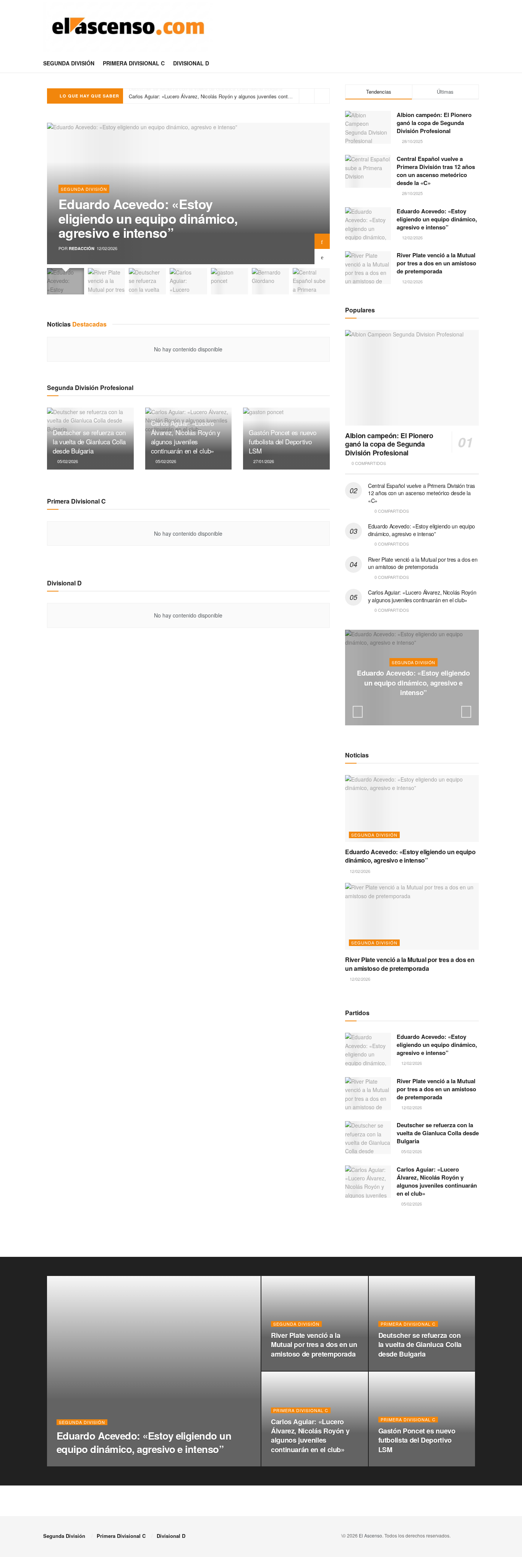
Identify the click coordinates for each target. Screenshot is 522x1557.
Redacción (81, 248)
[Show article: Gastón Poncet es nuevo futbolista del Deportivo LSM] (229, 281)
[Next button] (322, 241)
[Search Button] (476, 63)
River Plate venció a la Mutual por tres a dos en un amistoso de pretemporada (436, 263)
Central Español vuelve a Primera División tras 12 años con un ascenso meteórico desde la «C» (436, 170)
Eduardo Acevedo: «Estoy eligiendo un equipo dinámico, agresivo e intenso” (147, 218)
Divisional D (191, 63)
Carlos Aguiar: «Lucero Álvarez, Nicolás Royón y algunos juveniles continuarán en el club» (229, 95)
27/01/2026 (263, 461)
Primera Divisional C (134, 63)
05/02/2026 (67, 461)
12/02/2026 (415, 708)
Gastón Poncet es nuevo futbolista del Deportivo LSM (282, 441)
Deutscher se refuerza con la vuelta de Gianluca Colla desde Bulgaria (89, 441)
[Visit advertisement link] (412, 1237)
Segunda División (68, 63)
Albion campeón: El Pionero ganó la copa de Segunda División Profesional (434, 123)
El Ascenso (370, 1535)
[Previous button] (322, 256)
